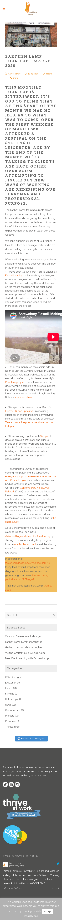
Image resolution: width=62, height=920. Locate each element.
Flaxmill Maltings (14, 275)
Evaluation (10, 682)
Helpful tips (11, 699)
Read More (31, 916)
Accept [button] (47, 911)
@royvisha (26, 871)
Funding (9, 693)
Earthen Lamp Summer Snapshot (23, 642)
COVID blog (12, 677)
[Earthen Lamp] (5, 866)
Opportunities (12, 710)
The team (10, 726)
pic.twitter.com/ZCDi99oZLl (21, 579)
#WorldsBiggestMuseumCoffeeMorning (27, 536)
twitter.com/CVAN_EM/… (32, 883)
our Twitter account (25, 544)
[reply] (52, 888)
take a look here (23, 397)
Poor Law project (14, 382)
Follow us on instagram (33, 738)
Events (8, 688)
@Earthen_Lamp (16, 865)
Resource (10, 721)
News (49, 74)
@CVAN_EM (45, 875)
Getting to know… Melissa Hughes (23, 647)
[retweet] (55, 888)
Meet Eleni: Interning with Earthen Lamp (27, 658)
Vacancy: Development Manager (23, 636)
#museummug (40, 575)
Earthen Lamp (15, 863)
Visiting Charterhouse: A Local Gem (25, 653)
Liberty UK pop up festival (19, 411)
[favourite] (58, 888)
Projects (9, 715)
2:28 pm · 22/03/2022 (12, 888)
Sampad (44, 436)
